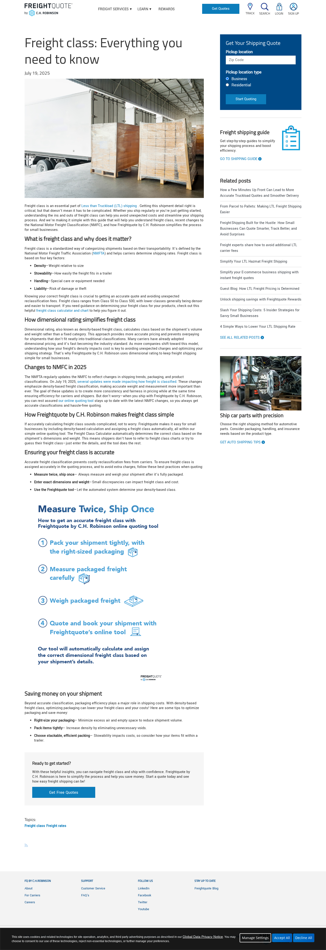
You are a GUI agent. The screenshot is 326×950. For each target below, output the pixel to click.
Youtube (143, 909)
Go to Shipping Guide (238, 159)
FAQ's (85, 895)
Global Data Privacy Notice (203, 937)
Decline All (303, 937)
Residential (241, 85)
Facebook (144, 895)
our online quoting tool (76, 400)
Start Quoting (246, 99)
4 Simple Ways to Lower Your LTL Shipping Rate (257, 326)
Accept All (282, 937)
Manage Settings (255, 937)
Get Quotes (221, 8)
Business (239, 79)
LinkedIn (143, 888)
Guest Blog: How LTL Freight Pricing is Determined (259, 288)
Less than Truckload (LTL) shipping (109, 205)
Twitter (142, 902)
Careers (30, 902)
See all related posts (240, 338)
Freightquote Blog (206, 888)
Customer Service (93, 888)
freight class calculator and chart (62, 310)
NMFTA (98, 253)
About (28, 888)
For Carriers (32, 895)
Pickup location (239, 52)
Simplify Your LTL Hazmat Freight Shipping (253, 261)
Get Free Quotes (63, 792)
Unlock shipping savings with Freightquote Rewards (260, 299)
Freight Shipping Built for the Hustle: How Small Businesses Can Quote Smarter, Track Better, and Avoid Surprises (258, 228)
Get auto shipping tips (240, 442)
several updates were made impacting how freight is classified (126, 381)
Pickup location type (244, 72)
